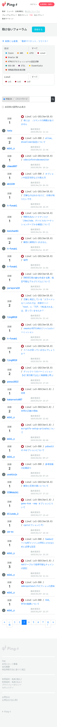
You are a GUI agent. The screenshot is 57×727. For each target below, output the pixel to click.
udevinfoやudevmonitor (36, 159)
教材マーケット (8, 19)
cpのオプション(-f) (33, 525)
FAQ (31, 15)
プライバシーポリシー (11, 685)
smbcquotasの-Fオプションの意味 (38, 586)
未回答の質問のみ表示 (15, 107)
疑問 (26, 260)
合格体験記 (19, 11)
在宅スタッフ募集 (10, 664)
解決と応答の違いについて (36, 485)
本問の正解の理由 (29, 410)
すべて (35, 48)
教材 (3, 11)
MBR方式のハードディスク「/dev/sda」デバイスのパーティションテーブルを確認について (37, 221)
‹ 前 (10, 623)
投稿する (38, 29)
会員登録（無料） (46, 4)
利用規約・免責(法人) (12, 682)
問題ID (9, 99)
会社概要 (6, 667)
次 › (48, 623)
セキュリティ (8, 687)
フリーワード (22, 99)
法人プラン (38, 15)
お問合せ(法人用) (10, 700)
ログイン (33, 4)
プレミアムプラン (8, 15)
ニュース (10, 11)
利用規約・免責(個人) (12, 679)
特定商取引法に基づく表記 (13, 669)
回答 (23, 393)
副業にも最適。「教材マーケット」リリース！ (26, 41)
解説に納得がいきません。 (36, 242)
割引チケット (23, 15)
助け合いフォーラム (32, 11)
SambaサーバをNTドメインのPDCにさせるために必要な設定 (37, 543)
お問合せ (6, 697)
